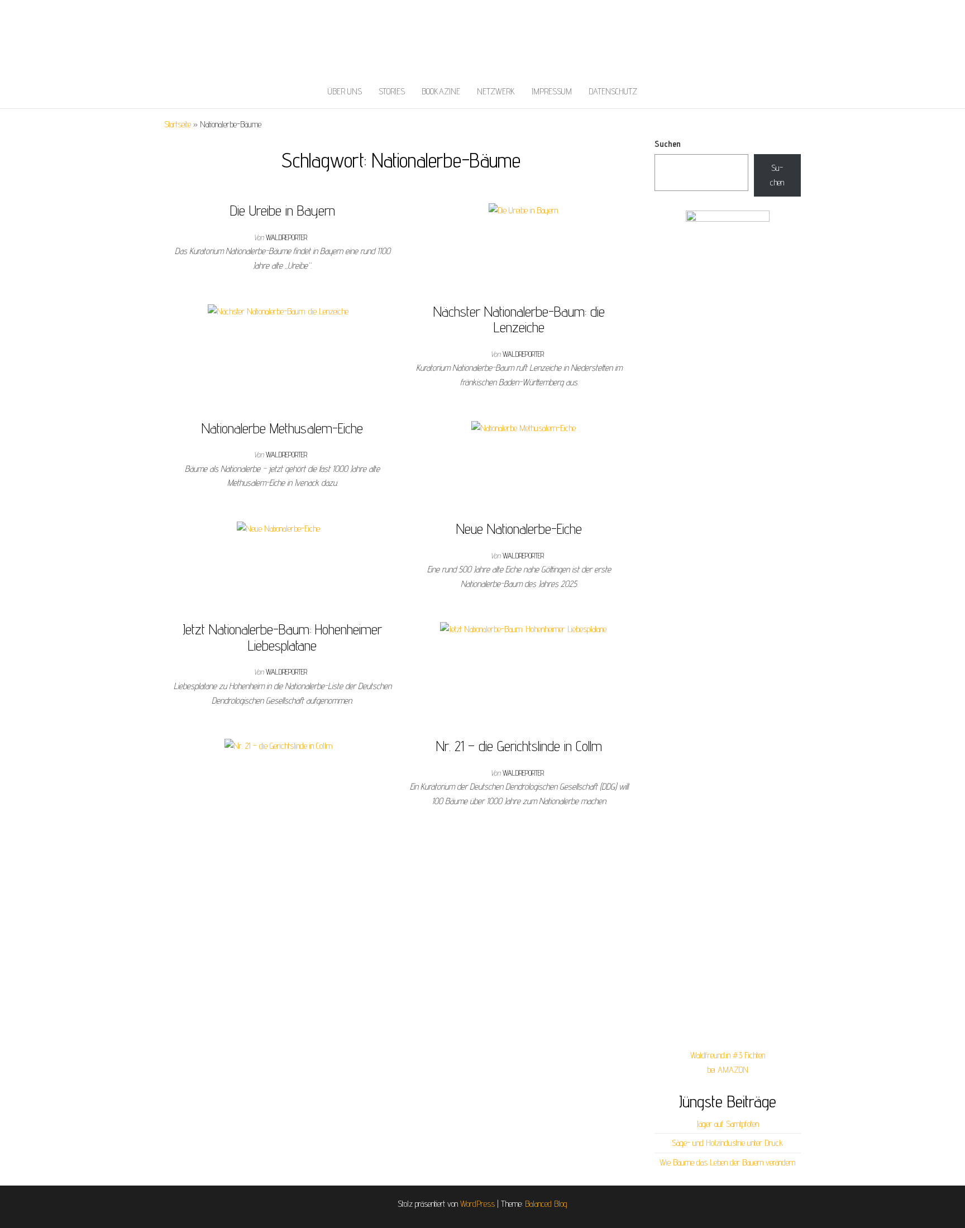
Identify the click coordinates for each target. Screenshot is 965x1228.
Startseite (177, 124)
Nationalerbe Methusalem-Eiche (282, 428)
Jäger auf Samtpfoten (727, 1124)
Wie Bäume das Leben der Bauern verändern (727, 1162)
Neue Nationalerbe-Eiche (519, 528)
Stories (392, 91)
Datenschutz (613, 91)
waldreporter (286, 237)
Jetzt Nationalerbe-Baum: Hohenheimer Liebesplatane (282, 637)
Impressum (552, 91)
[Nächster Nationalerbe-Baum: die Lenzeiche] (278, 310)
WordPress (477, 1203)
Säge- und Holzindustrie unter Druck (727, 1143)
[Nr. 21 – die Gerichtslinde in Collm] (278, 745)
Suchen (668, 143)
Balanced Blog (546, 1203)
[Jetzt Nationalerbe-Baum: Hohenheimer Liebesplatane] (523, 628)
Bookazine (441, 91)
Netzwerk (496, 91)
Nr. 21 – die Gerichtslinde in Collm (519, 745)
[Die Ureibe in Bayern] (523, 209)
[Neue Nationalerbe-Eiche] (278, 528)
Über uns (345, 91)
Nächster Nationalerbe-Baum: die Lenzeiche (519, 319)
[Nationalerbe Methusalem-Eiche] (523, 427)
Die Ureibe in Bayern (282, 210)
